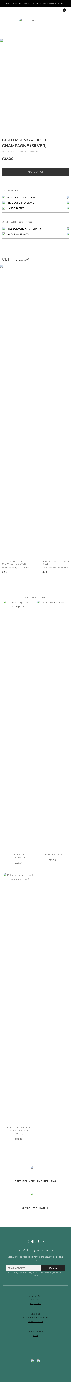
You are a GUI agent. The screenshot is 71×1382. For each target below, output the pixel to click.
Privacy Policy (35, 1331)
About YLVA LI (35, 1321)
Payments (35, 1303)
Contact (35, 1299)
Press (35, 1335)
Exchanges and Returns (35, 1317)
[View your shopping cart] (62, 11)
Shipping (35, 1313)
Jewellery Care (35, 1295)
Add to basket (35, 171)
